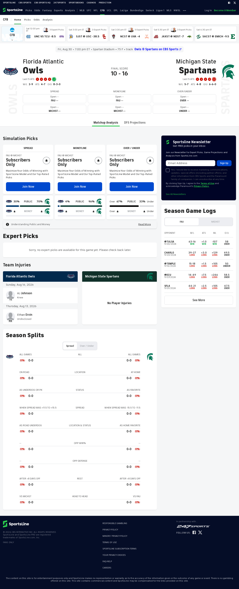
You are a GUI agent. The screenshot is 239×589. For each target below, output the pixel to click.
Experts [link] (58, 10)
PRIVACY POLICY (110, 529)
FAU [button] (182, 221)
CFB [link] (102, 10)
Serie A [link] (150, 10)
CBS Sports (24, 2)
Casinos (91, 2)
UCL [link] (109, 10)
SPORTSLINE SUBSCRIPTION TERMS (119, 548)
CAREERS (107, 566)
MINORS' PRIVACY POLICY (115, 536)
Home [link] (17, 19)
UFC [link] (89, 10)
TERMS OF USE (110, 542)
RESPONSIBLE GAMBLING (115, 523)
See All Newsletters (176, 194)
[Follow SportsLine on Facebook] (194, 532)
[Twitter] (234, 3)
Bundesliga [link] (136, 10)
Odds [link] (37, 10)
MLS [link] (169, 10)
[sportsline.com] (13, 10)
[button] (12, 34)
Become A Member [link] (225, 10)
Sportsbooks (76, 2)
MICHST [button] (215, 221)
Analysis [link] (70, 10)
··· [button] (184, 10)
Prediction (105, 2)
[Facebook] (229, 3)
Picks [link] (28, 10)
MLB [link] (82, 10)
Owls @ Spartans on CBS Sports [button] (156, 49)
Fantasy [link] (47, 10)
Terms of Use (207, 183)
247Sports (59, 2)
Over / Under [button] (87, 345)
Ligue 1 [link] (160, 10)
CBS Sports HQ (42, 2)
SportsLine (9, 2)
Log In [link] (208, 10)
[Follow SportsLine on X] (200, 532)
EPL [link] (116, 10)
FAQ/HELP (107, 559)
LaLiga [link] (124, 10)
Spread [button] (70, 345)
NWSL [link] (177, 10)
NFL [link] (96, 10)
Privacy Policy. (201, 186)
